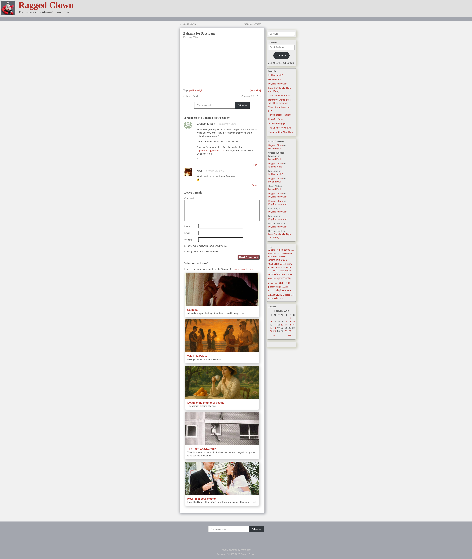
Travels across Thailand (280, 114)
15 (289, 324)
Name (187, 226)
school (271, 295)
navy (270, 278)
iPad (287, 267)
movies (283, 274)
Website (188, 239)
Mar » (291, 335)
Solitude (192, 310)
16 (293, 324)
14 (286, 324)
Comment (189, 198)
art (269, 250)
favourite (273, 263)
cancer (280, 253)
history (283, 267)
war (281, 298)
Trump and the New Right (280, 131)
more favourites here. (244, 269)
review (287, 290)
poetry (276, 283)
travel (270, 298)
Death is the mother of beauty (205, 402)
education (274, 260)
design (275, 256)
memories (274, 274)
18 (274, 327)
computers (287, 253)
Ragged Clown (46, 5)
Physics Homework (277, 83)
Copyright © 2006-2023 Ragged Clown (236, 554)
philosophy (284, 278)
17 (271, 327)
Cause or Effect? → (254, 23)
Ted (292, 294)
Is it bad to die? (275, 74)
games (271, 267)
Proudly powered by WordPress (236, 549)
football (283, 264)
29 (289, 330)
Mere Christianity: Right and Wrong (279, 235)
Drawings (282, 256)
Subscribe (281, 55)
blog (281, 249)
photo (270, 283)
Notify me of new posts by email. (202, 251)
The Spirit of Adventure (279, 127)
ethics (283, 260)
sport (287, 294)
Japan (270, 271)
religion (279, 290)
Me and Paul (274, 79)
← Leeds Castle (188, 23)
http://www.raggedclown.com (211, 150)
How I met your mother (201, 498)
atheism (274, 249)
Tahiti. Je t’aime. (197, 356)
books (287, 249)
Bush (274, 253)
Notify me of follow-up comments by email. (207, 245)
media (287, 270)
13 (282, 324)
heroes (277, 267)
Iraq (290, 267)
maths (282, 271)
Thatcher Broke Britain (279, 95)
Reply (254, 164)
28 (286, 330)
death (270, 256)
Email (187, 232)
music (289, 274)
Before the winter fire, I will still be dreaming (279, 101)
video (276, 298)
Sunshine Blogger (277, 123)
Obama (275, 278)
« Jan (272, 335)
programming (274, 286)
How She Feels (275, 119)
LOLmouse (276, 271)
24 (271, 330)
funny (289, 263)
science (279, 294)
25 (274, 330)
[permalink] (255, 90)
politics (284, 282)
